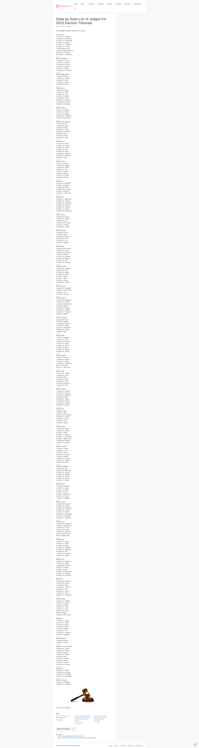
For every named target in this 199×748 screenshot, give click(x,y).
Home (76, 4)
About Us (109, 4)
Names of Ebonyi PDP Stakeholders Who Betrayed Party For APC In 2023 (77, 737)
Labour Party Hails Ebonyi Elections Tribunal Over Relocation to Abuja (100, 717)
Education (91, 4)
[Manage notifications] (195, 744)
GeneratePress (76, 745)
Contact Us (118, 4)
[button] (75, 8)
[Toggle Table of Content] (73, 729)
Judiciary (60, 734)
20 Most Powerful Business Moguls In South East (71, 736)
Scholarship (101, 4)
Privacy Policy (137, 4)
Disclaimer (127, 4)
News (82, 4)
